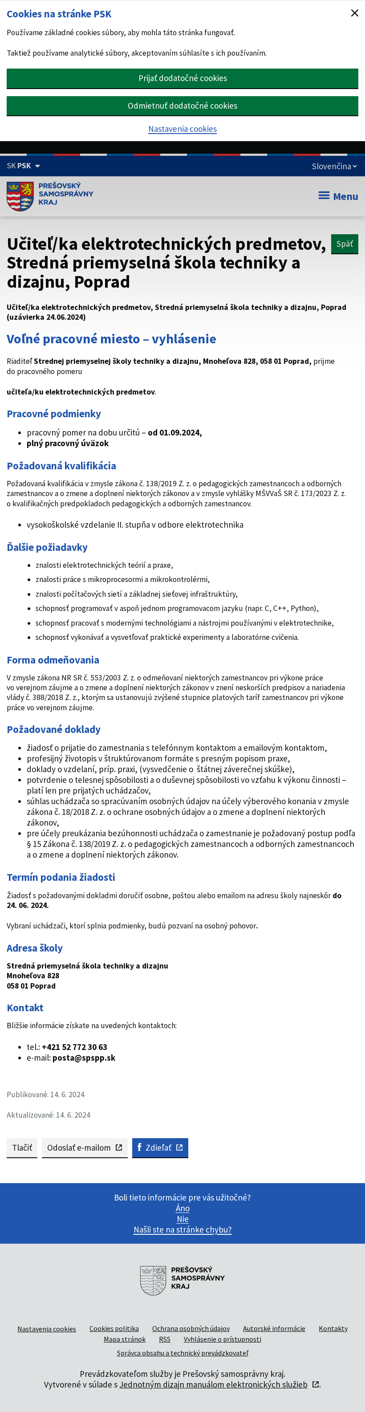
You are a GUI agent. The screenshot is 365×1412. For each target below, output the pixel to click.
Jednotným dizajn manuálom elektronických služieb (213, 1384)
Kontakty (333, 1328)
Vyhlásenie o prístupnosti (222, 1339)
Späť (345, 243)
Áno (183, 1208)
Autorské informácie (274, 1328)
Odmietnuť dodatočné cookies (182, 105)
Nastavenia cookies (182, 128)
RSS (164, 1339)
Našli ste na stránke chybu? (183, 1229)
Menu (345, 196)
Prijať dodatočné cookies (182, 78)
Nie (183, 1218)
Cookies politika (114, 1328)
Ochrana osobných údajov (191, 1328)
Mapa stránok (125, 1339)
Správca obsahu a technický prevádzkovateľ (182, 1352)
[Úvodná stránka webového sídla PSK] (50, 196)
